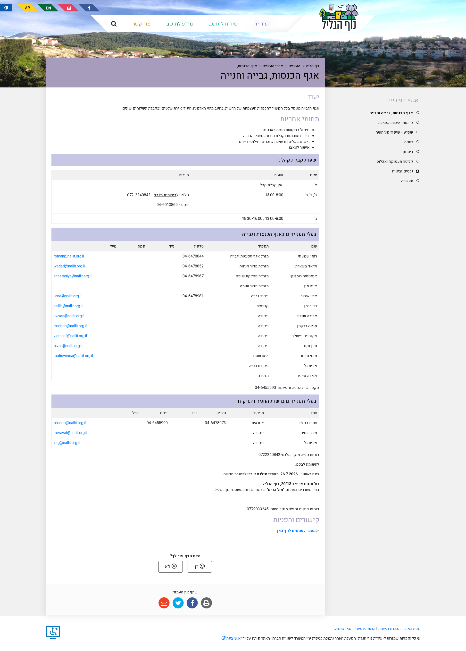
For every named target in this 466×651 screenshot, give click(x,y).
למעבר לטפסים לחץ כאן (297, 531)
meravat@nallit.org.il (70, 433)
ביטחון (408, 152)
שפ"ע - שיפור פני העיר (394, 132)
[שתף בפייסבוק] (192, 603)
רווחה (408, 142)
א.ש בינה (231, 638)
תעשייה (407, 181)
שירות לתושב (223, 24)
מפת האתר (412, 629)
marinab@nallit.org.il (70, 326)
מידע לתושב (179, 24)
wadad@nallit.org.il (69, 266)
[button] (113, 23)
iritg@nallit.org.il (67, 443)
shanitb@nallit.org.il (70, 423)
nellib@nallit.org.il (68, 306)
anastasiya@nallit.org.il (73, 276)
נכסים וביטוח (402, 171)
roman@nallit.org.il (69, 256)
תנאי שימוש (342, 629)
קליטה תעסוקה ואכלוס (394, 161)
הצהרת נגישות (389, 629)
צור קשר (141, 24)
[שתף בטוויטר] (178, 603)
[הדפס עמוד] (206, 603)
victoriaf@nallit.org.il (70, 336)
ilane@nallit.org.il (67, 296)
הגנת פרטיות (365, 629)
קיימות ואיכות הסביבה (395, 123)
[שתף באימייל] (164, 603)
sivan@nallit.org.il (68, 346)
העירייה (262, 24)
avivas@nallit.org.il (69, 316)
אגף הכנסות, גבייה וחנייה (391, 113)
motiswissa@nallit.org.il (73, 356)
